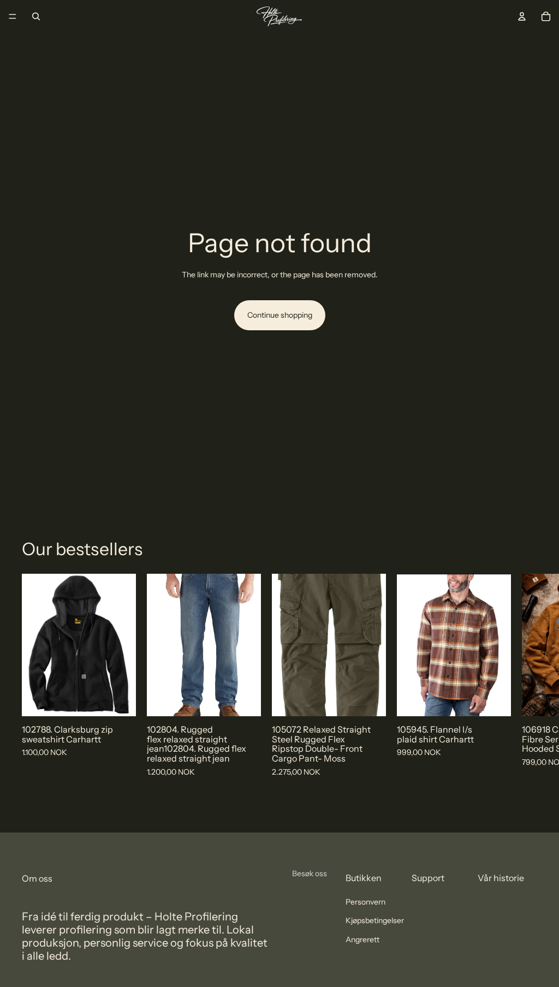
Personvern (365, 902)
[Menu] (12, 16)
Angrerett (362, 939)
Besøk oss (309, 873)
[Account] (522, 16)
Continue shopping (279, 315)
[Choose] (119, 700)
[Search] (36, 16)
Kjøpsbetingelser (375, 921)
